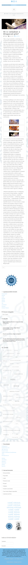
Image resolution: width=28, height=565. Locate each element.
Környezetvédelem (20, 397)
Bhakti (18, 353)
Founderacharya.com (5, 447)
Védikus (6, 434)
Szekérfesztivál (8, 421)
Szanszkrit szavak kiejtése (8, 488)
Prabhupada (6, 405)
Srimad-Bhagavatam (8, 417)
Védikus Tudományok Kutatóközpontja (9, 452)
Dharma (12, 363)
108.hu (3, 453)
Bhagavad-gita (10, 353)
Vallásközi (5, 486)
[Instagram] (16, 1)
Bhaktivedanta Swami (8, 356)
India (12, 379)
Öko (2, 303)
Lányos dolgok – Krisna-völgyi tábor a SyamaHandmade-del (11, 328)
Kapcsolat (3, 466)
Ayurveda (16, 350)
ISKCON (6, 385)
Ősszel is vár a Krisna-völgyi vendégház (12, 333)
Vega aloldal (5, 475)
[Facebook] (12, 1)
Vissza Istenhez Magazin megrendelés (10, 491)
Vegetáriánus (6, 426)
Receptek (3, 298)
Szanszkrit (18, 417)
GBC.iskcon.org (5, 449)
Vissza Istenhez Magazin (11, 430)
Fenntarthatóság (6, 366)
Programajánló (4, 293)
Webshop (3, 458)
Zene (17, 434)
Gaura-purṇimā (15, 366)
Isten (3, 267)
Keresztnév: (4, 545)
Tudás (16, 423)
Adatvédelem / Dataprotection (14, 562)
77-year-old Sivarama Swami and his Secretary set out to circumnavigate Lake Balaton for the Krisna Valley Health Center (14, 340)
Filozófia (17, 36)
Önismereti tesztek (6, 480)
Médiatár (3, 300)
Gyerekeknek (4, 304)
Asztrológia (9, 350)
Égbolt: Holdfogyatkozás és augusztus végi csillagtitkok (13, 322)
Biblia (5, 361)
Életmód (3, 295)
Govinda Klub (7, 370)
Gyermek (16, 370)
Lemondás (5, 400)
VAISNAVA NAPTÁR (7, 494)
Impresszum (4, 462)
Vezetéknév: (4, 541)
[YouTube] (14, 1)
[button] (14, 9)
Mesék (10, 400)
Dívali (18, 363)
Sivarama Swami (8, 414)
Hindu (4, 377)
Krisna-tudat (15, 391)
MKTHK (17, 401)
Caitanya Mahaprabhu (15, 360)
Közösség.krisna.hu (5, 455)
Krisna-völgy (8, 396)
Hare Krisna (19, 374)
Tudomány (18, 421)
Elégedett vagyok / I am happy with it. (14, 558)
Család (3, 296)
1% (3, 350)
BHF (16, 357)
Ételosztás (3, 306)
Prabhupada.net (4, 446)
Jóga (4, 391)
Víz (12, 433)
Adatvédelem (4, 459)
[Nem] (26, 556)
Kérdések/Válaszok (5, 307)
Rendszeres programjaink (9, 410)
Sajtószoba (4, 461)
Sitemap (3, 464)
